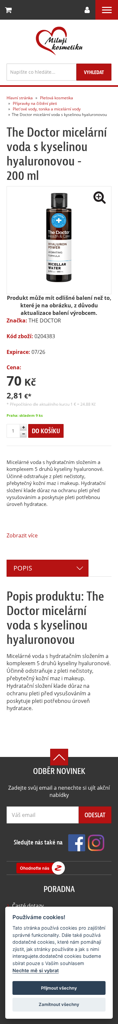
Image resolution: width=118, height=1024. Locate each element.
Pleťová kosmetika (56, 98)
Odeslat (95, 815)
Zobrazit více (22, 535)
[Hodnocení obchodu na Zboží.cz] (40, 868)
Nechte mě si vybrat (35, 970)
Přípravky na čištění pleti (35, 103)
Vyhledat (94, 72)
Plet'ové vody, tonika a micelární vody (47, 109)
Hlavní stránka (20, 98)
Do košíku (46, 431)
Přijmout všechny (59, 988)
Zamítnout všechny (59, 1004)
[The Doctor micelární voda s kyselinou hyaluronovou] (59, 240)
